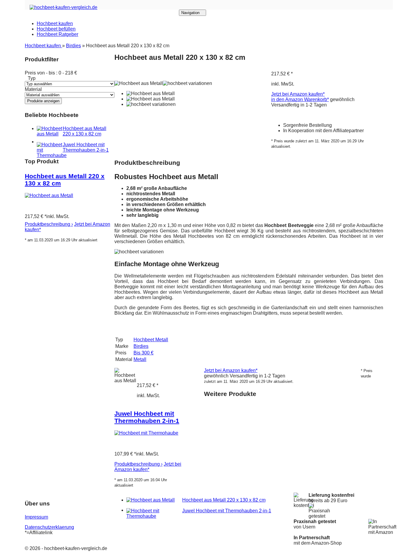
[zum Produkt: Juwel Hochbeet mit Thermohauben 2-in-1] (146, 432)
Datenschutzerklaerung (49, 527)
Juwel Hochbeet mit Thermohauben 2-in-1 (86, 147)
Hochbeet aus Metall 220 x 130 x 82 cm (84, 131)
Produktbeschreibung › (49, 224)
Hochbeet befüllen (56, 28)
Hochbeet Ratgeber (57, 34)
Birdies (73, 45)
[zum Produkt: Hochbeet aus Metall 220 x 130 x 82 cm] (49, 195)
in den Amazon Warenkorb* (300, 99)
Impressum (36, 517)
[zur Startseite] (63, 7)
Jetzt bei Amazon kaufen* (298, 94)
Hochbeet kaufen (55, 23)
